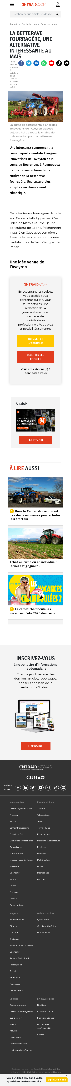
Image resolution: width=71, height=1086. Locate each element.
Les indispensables (18, 1043)
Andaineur (15, 977)
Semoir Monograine (19, 828)
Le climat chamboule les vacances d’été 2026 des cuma (32, 611)
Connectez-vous (35, 373)
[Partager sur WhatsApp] (44, 63)
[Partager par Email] (66, 63)
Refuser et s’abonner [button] (35, 341)
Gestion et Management (22, 1011)
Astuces (13, 1030)
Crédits (40, 1034)
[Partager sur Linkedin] (36, 63)
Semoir (13, 821)
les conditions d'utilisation (48, 1072)
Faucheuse (15, 984)
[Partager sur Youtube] (51, 63)
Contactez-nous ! (45, 1011)
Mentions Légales (45, 1018)
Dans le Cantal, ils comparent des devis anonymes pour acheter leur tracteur (35, 515)
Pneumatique (16, 905)
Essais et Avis (45, 802)
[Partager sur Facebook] (21, 63)
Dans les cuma (49, 24)
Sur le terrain (29, 24)
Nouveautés (17, 802)
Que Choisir (43, 919)
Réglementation (18, 1005)
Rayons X (15, 913)
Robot (13, 885)
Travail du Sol (16, 834)
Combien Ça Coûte (46, 926)
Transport (14, 892)
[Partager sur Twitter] (29, 63)
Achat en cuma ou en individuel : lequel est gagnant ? (33, 564)
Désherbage (43, 872)
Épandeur (14, 872)
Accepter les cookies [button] (35, 357)
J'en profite (35, 439)
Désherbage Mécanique (21, 840)
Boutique (41, 1005)
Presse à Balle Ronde (20, 958)
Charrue (14, 926)
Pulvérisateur (16, 847)
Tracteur (14, 815)
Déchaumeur (16, 990)
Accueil (14, 24)
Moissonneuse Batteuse (21, 860)
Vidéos (13, 1024)
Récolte (13, 898)
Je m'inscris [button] (35, 746)
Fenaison (14, 879)
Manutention (16, 853)
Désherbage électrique (21, 808)
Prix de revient (44, 932)
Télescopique (43, 815)
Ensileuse (14, 866)
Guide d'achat (45, 913)
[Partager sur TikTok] (59, 63)
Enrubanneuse (17, 919)
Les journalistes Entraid (21, 1050)
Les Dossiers (15, 1037)
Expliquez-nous (57, 1079)
